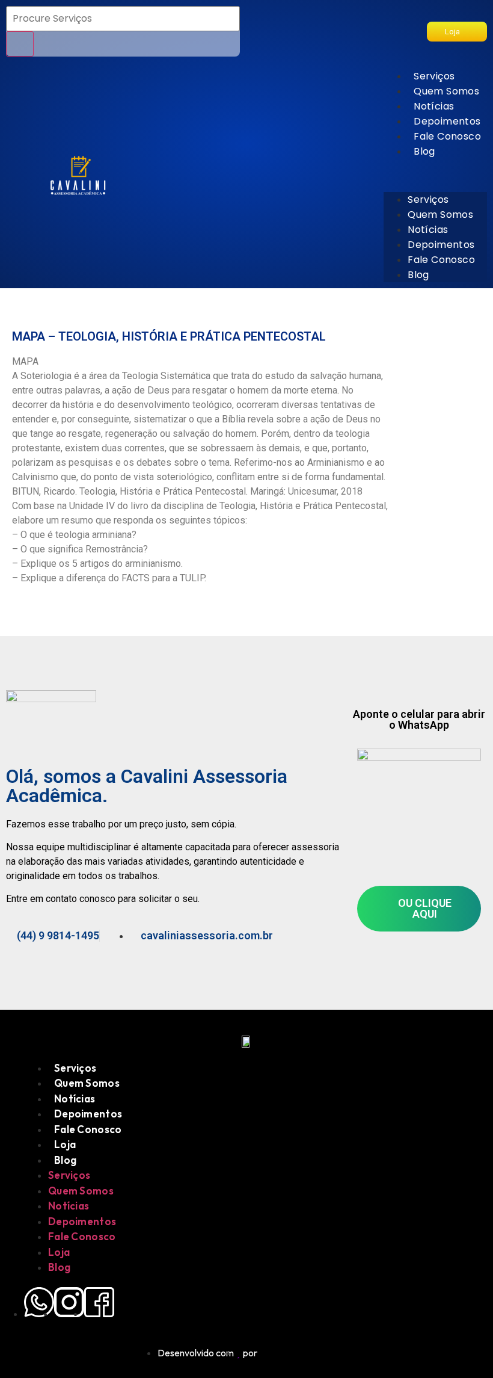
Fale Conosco (447, 136)
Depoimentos (447, 121)
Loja (65, 1144)
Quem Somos (446, 91)
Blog (424, 151)
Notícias (434, 106)
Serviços (434, 76)
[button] (435, 166)
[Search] (20, 44)
